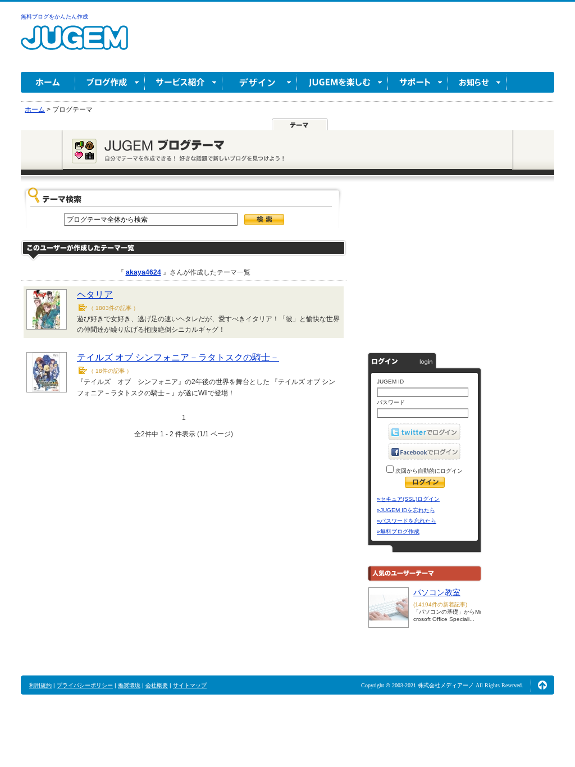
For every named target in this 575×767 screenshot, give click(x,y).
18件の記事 (110, 371)
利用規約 (40, 685)
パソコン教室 (436, 592)
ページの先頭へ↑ (542, 685)
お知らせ (477, 82)
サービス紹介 (183, 82)
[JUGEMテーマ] (300, 125)
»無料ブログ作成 (398, 531)
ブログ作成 (110, 82)
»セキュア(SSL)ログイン (408, 499)
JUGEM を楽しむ (342, 82)
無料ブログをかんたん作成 (54, 16)
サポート (418, 82)
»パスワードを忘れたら (406, 521)
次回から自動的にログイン (428, 471)
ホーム (48, 82)
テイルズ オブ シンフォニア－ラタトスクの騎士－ (178, 357)
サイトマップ (190, 685)
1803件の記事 (113, 308)
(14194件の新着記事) (440, 604)
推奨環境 (129, 685)
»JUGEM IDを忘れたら (406, 510)
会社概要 (156, 685)
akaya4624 (143, 272)
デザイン (259, 82)
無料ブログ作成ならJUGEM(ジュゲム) (74, 44)
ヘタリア (95, 294)
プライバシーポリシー (85, 685)
